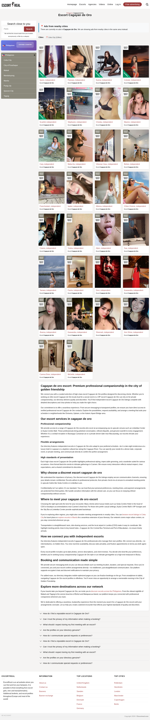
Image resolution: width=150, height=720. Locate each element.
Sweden (80, 691)
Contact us (43, 687)
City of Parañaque (11, 65)
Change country (25, 44)
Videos (102, 4)
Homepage (72, 4)
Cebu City (8, 60)
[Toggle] (41, 613)
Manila (6, 81)
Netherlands (81, 687)
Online (110, 4)
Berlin (116, 704)
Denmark (80, 700)
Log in (118, 4)
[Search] (147, 4)
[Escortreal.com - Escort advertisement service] (11, 4)
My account (6, 715)
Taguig (6, 96)
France (79, 704)
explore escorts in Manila (68, 517)
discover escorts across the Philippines (106, 591)
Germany (80, 708)
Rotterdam (118, 683)
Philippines (9, 55)
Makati (6, 70)
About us (42, 683)
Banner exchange (46, 696)
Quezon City (8, 91)
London (117, 691)
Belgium (80, 696)
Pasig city (7, 86)
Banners (42, 691)
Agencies (92, 4)
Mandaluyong (9, 75)
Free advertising (132, 4)
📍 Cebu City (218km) (53, 37)
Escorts (82, 4)
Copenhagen (119, 700)
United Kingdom (83, 683)
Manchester (118, 696)
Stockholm (118, 687)
